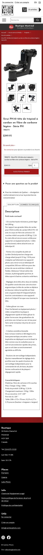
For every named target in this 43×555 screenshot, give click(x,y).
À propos (5, 473)
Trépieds (26, 32)
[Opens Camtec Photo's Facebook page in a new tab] (9, 538)
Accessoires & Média (15, 32)
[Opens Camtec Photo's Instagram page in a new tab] (3, 538)
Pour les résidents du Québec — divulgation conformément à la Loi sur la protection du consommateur (21, 195)
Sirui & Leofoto (5, 35)
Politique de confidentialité (12, 505)
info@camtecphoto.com (10, 528)
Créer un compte (22, 2)
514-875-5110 (10, 449)
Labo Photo (6, 482)
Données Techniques (30, 204)
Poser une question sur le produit (21, 184)
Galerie (4, 477)
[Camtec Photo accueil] (7, 10)
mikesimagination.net (12, 550)
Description (13, 204)
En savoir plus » (9, 145)
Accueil (3, 32)
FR (40, 2)
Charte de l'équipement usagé (12, 493)
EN (35, 2)
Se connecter (7, 2)
